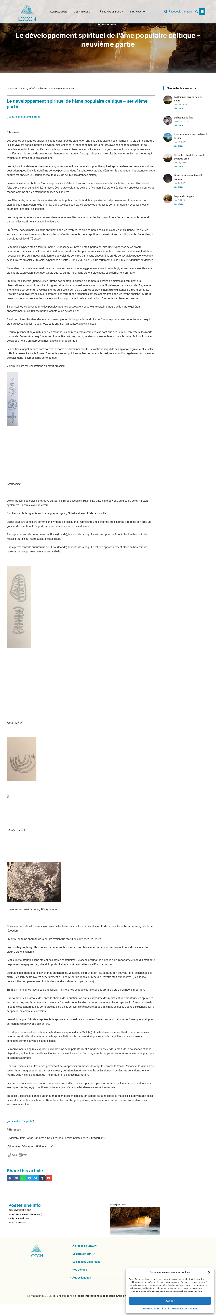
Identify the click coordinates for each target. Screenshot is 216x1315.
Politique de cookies (150, 1308)
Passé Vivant (110, 24)
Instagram (188, 11)
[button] (209, 1272)
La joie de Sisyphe (184, 196)
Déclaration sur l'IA (83, 1253)
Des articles (82, 11)
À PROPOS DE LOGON (111, 11)
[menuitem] (137, 12)
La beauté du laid (183, 117)
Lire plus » (178, 108)
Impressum (194, 1308)
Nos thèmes (79, 1269)
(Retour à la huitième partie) (23, 116)
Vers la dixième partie (20, 1121)
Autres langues (81, 1277)
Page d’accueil (58, 11)
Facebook (175, 11)
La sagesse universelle (86, 1261)
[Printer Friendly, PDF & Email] (17, 1155)
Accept (169, 1301)
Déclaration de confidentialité (174, 1308)
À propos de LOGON (84, 1245)
